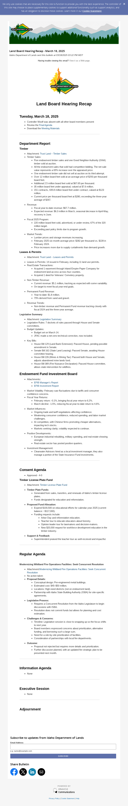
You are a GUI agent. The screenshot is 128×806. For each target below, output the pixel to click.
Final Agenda (45, 125)
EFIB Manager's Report (46, 382)
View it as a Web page (79, 61)
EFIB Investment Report (46, 385)
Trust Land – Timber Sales (53, 153)
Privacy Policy (54, 798)
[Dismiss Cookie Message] (124, 3)
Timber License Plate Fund (53, 485)
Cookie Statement (92, 10)
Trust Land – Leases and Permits (57, 257)
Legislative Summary (51, 319)
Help (77, 798)
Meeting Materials (51, 128)
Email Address (16, 743)
